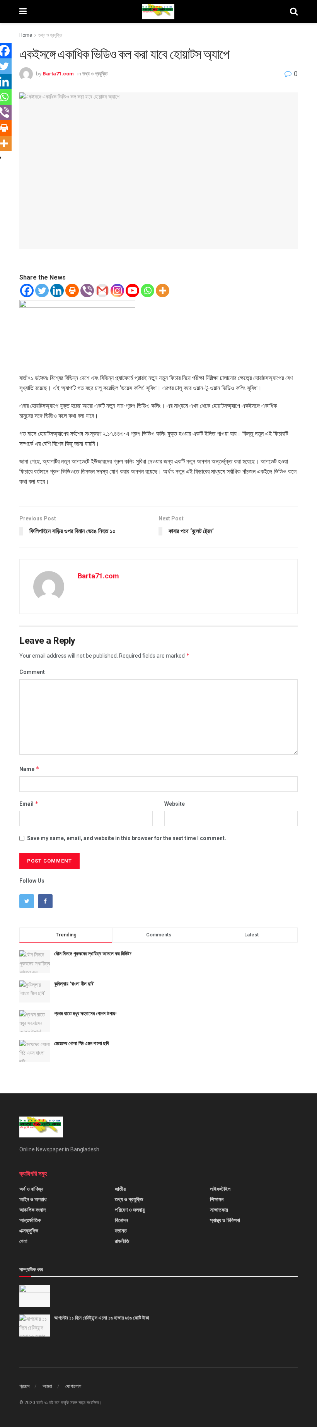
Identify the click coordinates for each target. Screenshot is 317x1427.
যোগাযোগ (73, 1386)
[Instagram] (117, 290)
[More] (162, 290)
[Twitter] (42, 290)
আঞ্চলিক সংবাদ (32, 1210)
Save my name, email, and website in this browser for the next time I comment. (126, 838)
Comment (32, 672)
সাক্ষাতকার (219, 1210)
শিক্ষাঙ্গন (216, 1199)
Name (29, 768)
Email (29, 803)
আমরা (47, 1386)
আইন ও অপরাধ (32, 1199)
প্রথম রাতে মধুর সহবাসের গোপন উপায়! (85, 1013)
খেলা (23, 1241)
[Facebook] (27, 290)
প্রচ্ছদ (24, 1386)
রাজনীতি (122, 1241)
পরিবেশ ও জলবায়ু (130, 1210)
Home (25, 35)
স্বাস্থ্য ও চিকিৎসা (225, 1220)
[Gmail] (102, 290)
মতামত (121, 1231)
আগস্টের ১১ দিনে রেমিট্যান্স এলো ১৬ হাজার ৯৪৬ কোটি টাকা (101, 1318)
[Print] (72, 290)
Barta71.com (58, 74)
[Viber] (87, 290)
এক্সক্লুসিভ (28, 1231)
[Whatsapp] (147, 290)
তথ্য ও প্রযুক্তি (50, 35)
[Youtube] (132, 290)
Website (174, 804)
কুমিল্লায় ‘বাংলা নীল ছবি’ (74, 984)
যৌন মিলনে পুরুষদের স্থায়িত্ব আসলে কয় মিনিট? (93, 953)
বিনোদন (121, 1220)
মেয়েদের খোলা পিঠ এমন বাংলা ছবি (81, 1043)
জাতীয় (120, 1189)
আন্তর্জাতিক (30, 1220)
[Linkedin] (57, 290)
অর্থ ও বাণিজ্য (31, 1189)
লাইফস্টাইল (220, 1189)
